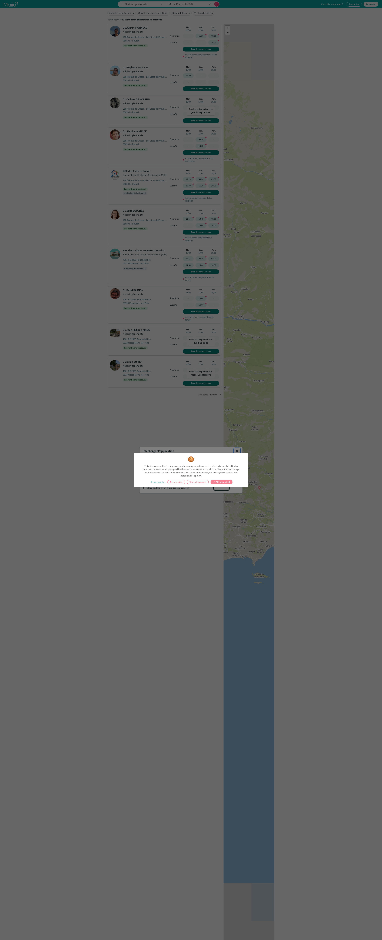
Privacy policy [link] (158, 482)
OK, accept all (222, 482)
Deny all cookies (198, 482)
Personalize (176, 482)
